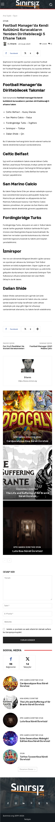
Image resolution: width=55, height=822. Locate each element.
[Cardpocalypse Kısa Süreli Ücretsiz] (27, 418)
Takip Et (27, 657)
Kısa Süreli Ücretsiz (27, 489)
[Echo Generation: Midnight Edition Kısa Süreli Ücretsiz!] (10, 738)
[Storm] (5, 44)
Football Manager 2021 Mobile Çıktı (41, 347)
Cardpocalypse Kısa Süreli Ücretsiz (28, 441)
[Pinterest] (31, 803)
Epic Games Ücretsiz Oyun (27, 437)
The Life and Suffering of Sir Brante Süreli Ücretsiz (27, 494)
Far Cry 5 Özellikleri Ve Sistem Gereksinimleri (13, 347)
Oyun (15, 15)
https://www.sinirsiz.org (27, 381)
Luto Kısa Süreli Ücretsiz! (27, 551)
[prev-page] (5, 560)
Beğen (11, 657)
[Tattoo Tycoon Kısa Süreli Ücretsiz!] (10, 756)
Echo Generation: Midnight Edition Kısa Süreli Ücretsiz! (35, 739)
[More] (37, 53)
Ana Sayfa (7, 15)
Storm (13, 44)
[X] (47, 803)
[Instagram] (16, 803)
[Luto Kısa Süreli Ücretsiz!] (27, 528)
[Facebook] (8, 803)
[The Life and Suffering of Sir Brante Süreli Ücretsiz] (27, 473)
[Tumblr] (39, 803)
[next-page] (9, 560)
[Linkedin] (23, 803)
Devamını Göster (26, 769)
